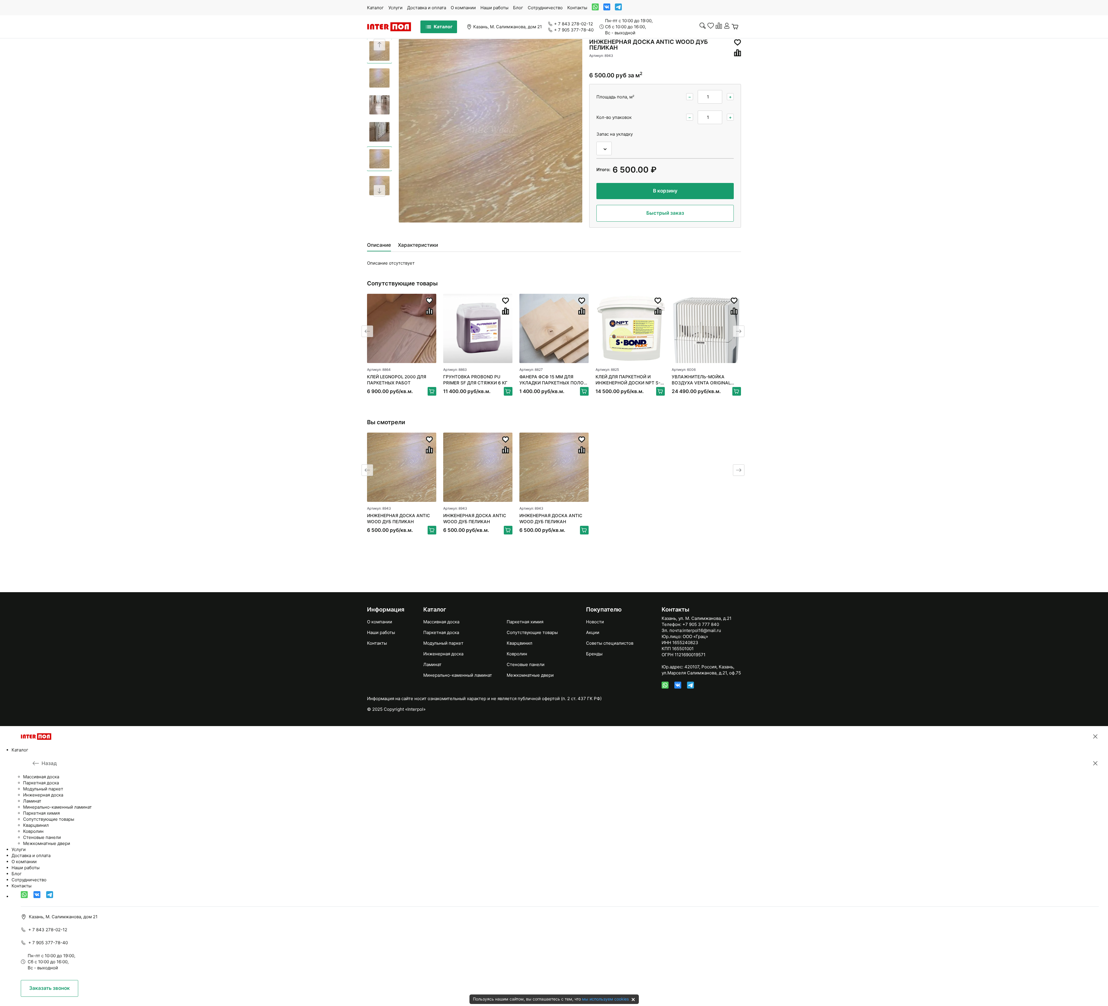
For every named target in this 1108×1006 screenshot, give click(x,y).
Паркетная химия (525, 621)
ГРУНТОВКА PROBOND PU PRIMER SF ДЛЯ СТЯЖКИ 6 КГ (475, 380)
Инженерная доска (443, 654)
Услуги (395, 7)
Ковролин (517, 654)
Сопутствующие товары (532, 632)
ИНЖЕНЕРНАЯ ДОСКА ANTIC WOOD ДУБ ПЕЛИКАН (398, 518)
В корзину (665, 191)
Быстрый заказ (665, 213)
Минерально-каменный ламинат (457, 675)
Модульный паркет (443, 643)
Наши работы (494, 7)
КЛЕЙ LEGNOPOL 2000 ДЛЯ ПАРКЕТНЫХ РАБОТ (396, 380)
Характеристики (418, 245)
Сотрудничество (545, 7)
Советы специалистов (609, 643)
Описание (379, 245)
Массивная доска (441, 621)
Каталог (375, 7)
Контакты (577, 7)
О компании (463, 7)
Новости (595, 621)
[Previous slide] (379, 45)
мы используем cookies (605, 998)
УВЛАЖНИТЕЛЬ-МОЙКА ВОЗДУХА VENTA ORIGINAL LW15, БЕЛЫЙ (701, 380)
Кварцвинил (519, 643)
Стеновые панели (525, 664)
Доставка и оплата (426, 7)
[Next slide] (379, 191)
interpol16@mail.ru (702, 630)
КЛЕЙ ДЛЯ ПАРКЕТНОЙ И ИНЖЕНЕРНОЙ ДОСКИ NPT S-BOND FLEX (628, 380)
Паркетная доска (441, 632)
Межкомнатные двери (530, 675)
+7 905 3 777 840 (700, 624)
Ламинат (432, 664)
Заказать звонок (49, 988)
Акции (592, 632)
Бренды (594, 654)
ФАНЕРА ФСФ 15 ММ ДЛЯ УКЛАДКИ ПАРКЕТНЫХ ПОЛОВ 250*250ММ (553, 380)
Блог (518, 7)
